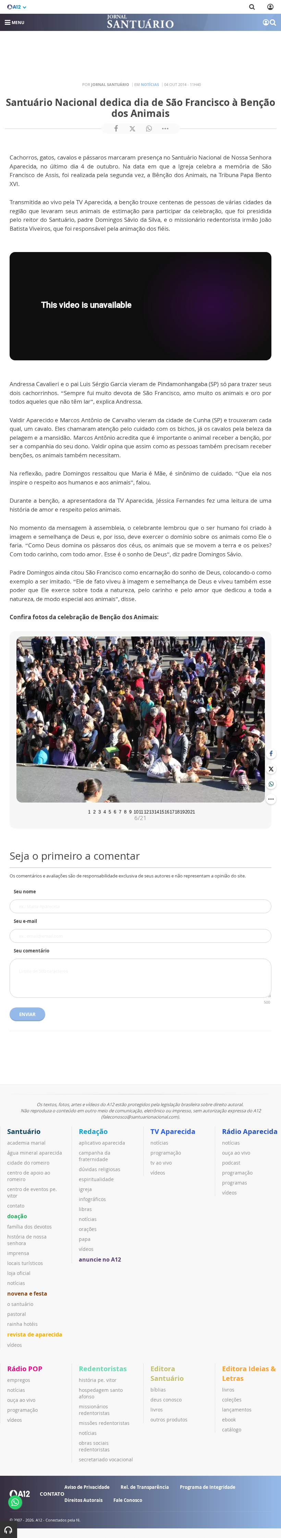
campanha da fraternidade (94, 1156)
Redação (93, 1131)
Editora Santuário (167, 1373)
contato (15, 1205)
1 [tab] (89, 811)
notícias (16, 1283)
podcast (231, 1162)
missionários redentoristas (94, 1409)
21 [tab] (192, 811)
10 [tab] (135, 811)
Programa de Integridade (207, 1487)
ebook (229, 1419)
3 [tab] (99, 811)
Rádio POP (24, 1368)
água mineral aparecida (34, 1152)
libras (85, 1209)
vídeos (14, 1345)
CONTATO (52, 1493)
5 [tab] (110, 811)
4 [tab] (104, 811)
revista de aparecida (34, 1334)
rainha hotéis (22, 1324)
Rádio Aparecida (250, 1131)
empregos (18, 1380)
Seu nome (25, 891)
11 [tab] (140, 811)
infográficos (92, 1199)
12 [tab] (145, 811)
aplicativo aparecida (102, 1142)
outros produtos (168, 1419)
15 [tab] (161, 811)
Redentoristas (103, 1368)
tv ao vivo (161, 1162)
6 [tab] (115, 811)
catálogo (231, 1429)
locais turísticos (25, 1263)
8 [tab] (125, 811)
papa (84, 1239)
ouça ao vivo (236, 1152)
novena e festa (27, 1293)
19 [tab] (181, 811)
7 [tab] (120, 811)
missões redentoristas (104, 1423)
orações (88, 1229)
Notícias (150, 84)
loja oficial (18, 1273)
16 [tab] (166, 811)
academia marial (26, 1142)
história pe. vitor (98, 1380)
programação (165, 1152)
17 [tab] (171, 811)
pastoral (16, 1314)
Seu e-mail (25, 921)
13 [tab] (150, 811)
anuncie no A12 (100, 1259)
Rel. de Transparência (145, 1487)
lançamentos (237, 1409)
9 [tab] (130, 811)
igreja (85, 1189)
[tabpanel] (140, 719)
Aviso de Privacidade (87, 1487)
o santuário (20, 1304)
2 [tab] (94, 811)
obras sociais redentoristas (94, 1446)
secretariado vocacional (106, 1459)
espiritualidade (96, 1179)
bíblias (158, 1389)
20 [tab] (186, 811)
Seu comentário (31, 951)
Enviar (27, 1014)
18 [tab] (176, 811)
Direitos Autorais (83, 1500)
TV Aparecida (172, 1131)
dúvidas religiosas (99, 1169)
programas (234, 1182)
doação (17, 1216)
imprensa (18, 1253)
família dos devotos (29, 1226)
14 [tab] (156, 811)
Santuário (23, 1131)
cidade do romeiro (28, 1162)
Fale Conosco (127, 1500)
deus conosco (166, 1399)
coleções (232, 1399)
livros (156, 1409)
